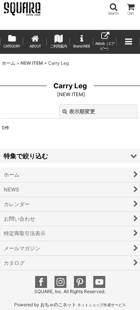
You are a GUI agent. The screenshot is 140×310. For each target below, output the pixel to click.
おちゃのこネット (58, 304)
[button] (113, 9)
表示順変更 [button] (82, 111)
